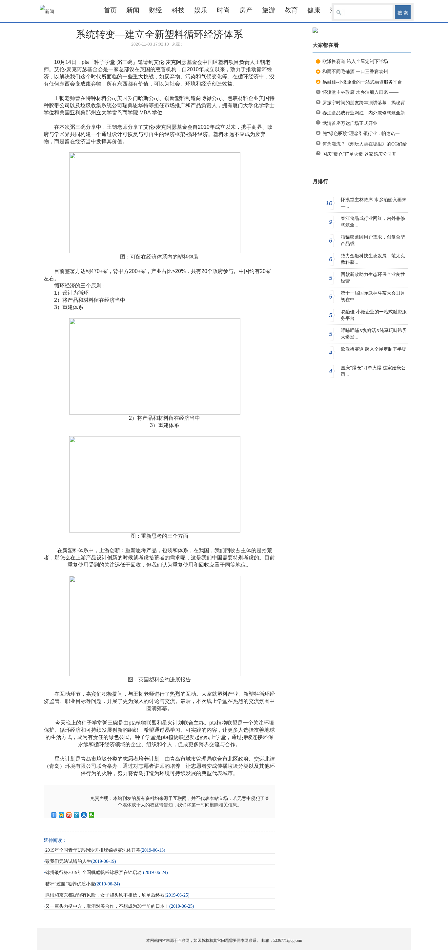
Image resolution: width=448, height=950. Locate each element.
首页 (110, 10)
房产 (246, 10)
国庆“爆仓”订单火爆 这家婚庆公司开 (359, 154)
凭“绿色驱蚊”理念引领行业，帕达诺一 (361, 133)
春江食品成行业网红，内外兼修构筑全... (373, 221)
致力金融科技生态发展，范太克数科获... (373, 259)
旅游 (268, 10)
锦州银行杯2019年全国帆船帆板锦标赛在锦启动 (94, 872)
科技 (178, 10)
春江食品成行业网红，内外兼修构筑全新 (363, 112)
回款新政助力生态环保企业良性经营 (373, 277)
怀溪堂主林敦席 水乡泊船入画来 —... (373, 203)
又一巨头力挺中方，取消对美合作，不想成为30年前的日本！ (107, 906)
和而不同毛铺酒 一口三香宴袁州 (355, 71)
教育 (291, 10)
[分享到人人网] (84, 815)
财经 (155, 10)
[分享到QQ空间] (61, 815)
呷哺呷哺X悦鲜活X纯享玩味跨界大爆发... (374, 333)
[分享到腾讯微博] (76, 815)
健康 (313, 10)
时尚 (223, 10)
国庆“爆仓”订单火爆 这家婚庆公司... (373, 371)
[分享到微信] (91, 815)
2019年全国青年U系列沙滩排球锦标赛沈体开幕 (92, 850)
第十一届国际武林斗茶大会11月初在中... (373, 296)
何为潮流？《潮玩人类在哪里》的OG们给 (364, 144)
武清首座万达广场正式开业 (349, 123)
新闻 (132, 10)
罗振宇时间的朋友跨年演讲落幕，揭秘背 (363, 102)
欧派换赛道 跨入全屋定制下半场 (355, 61)
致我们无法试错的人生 (68, 861)
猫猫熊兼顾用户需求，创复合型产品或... (373, 240)
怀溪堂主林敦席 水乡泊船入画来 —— (360, 92)
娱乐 (200, 10)
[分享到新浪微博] (69, 815)
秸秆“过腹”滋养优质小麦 (70, 884)
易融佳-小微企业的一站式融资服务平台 (362, 82)
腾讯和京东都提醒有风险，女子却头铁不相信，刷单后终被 (105, 895)
